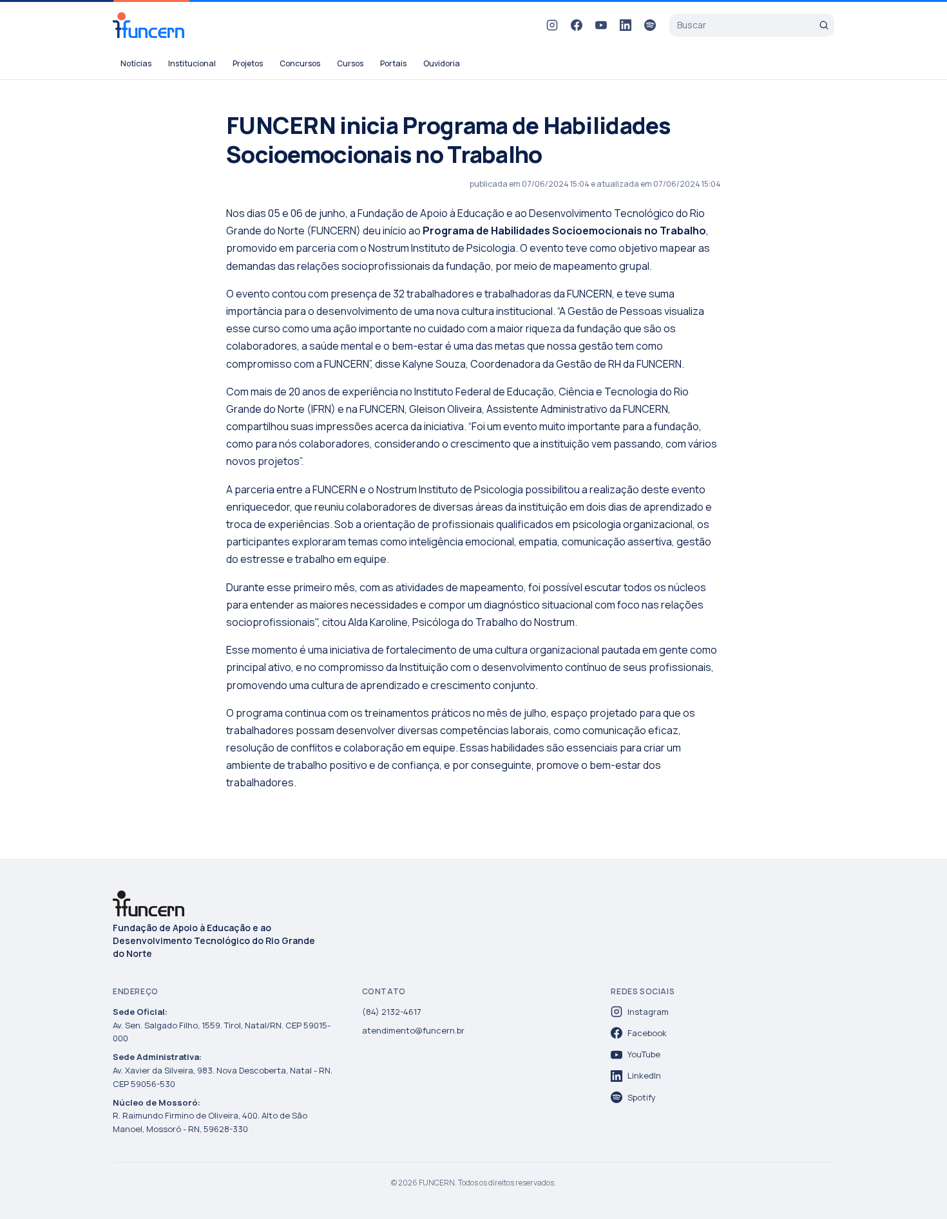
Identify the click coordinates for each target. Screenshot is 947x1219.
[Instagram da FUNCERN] (552, 25)
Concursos (300, 63)
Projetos (248, 63)
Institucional (192, 63)
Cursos (350, 63)
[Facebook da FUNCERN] (576, 25)
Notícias (135, 63)
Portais (393, 63)
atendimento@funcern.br (413, 1030)
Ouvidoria (441, 63)
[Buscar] (824, 25)
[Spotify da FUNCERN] (650, 25)
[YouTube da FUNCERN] (601, 25)
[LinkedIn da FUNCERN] (625, 25)
